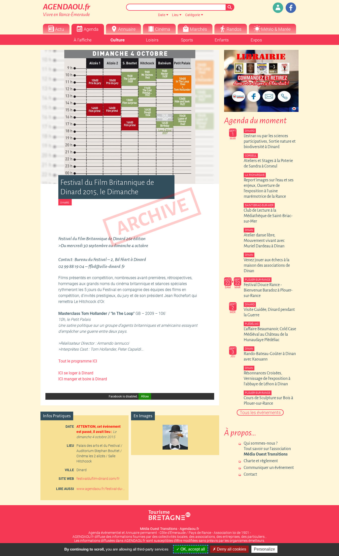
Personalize (264, 549)
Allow (145, 396)
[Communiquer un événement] (278, 7)
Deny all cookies (231, 549)
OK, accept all (192, 549)
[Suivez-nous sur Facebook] (291, 7)
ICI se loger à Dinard (75, 373)
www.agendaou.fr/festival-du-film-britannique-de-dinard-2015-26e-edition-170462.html (100, 489)
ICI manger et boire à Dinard (82, 379)
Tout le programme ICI (77, 361)
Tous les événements (260, 412)
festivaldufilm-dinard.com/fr (98, 479)
